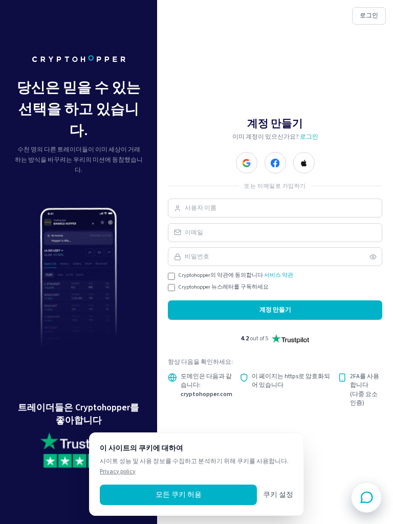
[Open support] (366, 497)
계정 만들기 (275, 309)
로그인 (369, 15)
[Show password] (373, 256)
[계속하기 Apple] (304, 162)
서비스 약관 (278, 275)
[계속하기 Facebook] (275, 162)
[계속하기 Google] (246, 162)
